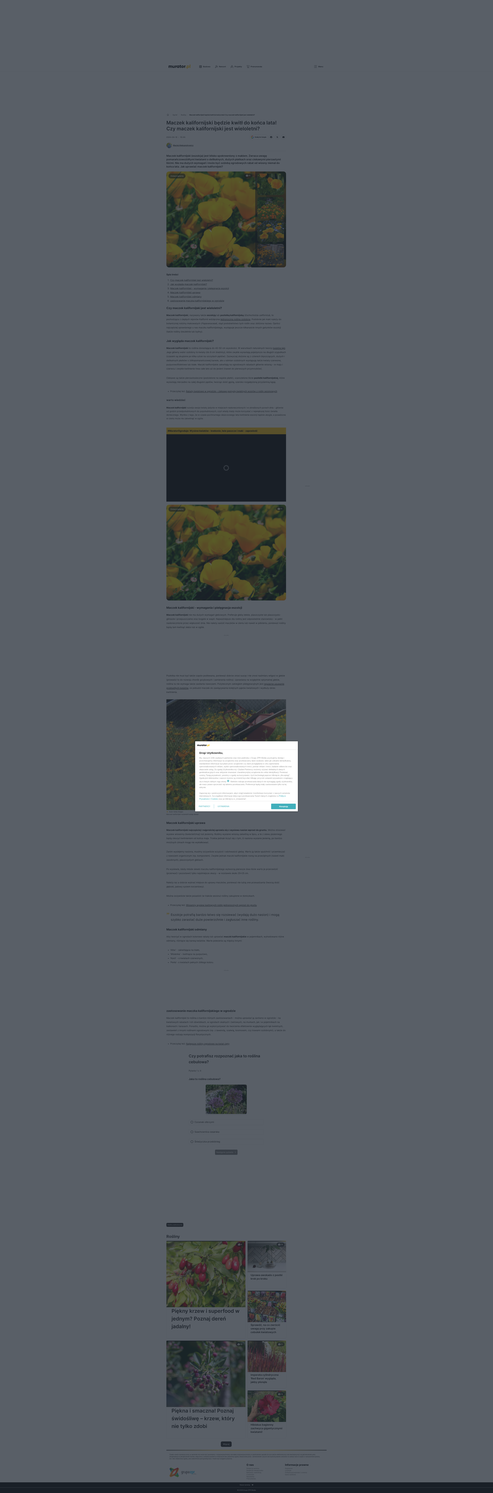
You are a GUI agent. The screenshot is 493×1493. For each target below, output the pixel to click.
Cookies (214, 799)
